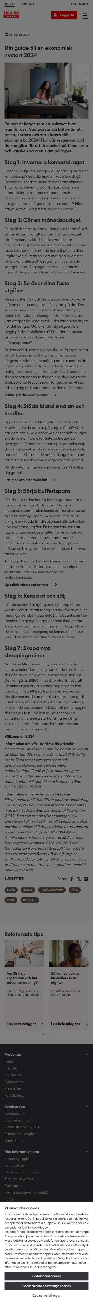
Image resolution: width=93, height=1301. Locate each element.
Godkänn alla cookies (46, 1276)
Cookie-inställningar (46, 1295)
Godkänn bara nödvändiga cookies (46, 1286)
